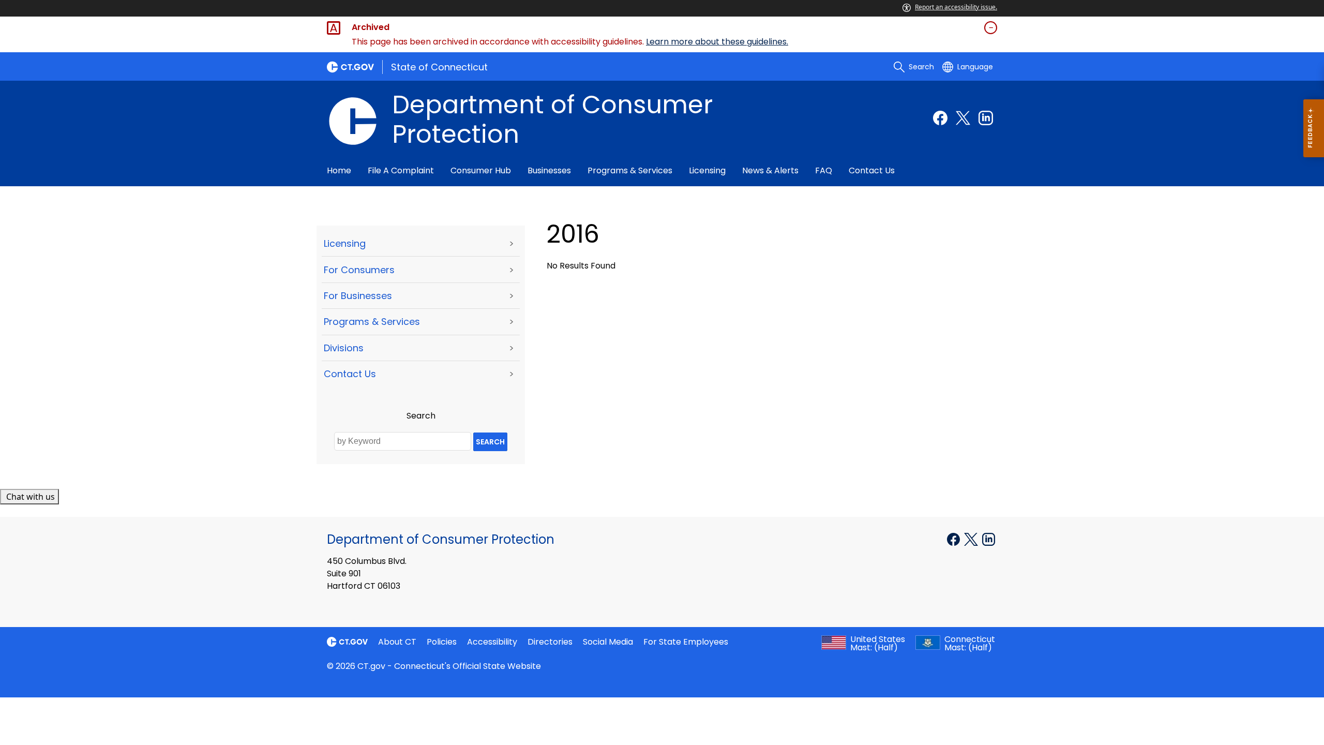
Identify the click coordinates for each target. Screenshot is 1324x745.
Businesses (549, 170)
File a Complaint (401, 170)
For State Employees (685, 642)
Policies (442, 642)
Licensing (707, 170)
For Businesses (358, 295)
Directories (550, 642)
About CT (397, 642)
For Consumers (359, 269)
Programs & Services (630, 170)
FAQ (823, 170)
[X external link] (972, 538)
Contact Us (872, 170)
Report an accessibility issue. (956, 7)
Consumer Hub (480, 170)
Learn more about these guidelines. (717, 42)
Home (339, 170)
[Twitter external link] (963, 118)
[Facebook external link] (940, 118)
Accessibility (492, 642)
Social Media (608, 642)
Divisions (344, 347)
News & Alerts (770, 170)
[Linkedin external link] (986, 118)
